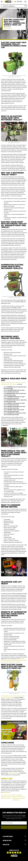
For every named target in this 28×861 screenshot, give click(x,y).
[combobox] (14, 6)
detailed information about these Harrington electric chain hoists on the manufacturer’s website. (13, 660)
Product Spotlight (8, 28)
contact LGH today (13, 773)
